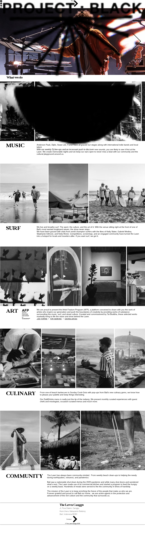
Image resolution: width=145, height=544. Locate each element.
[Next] (136, 41)
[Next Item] (140, 193)
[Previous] (8, 41)
